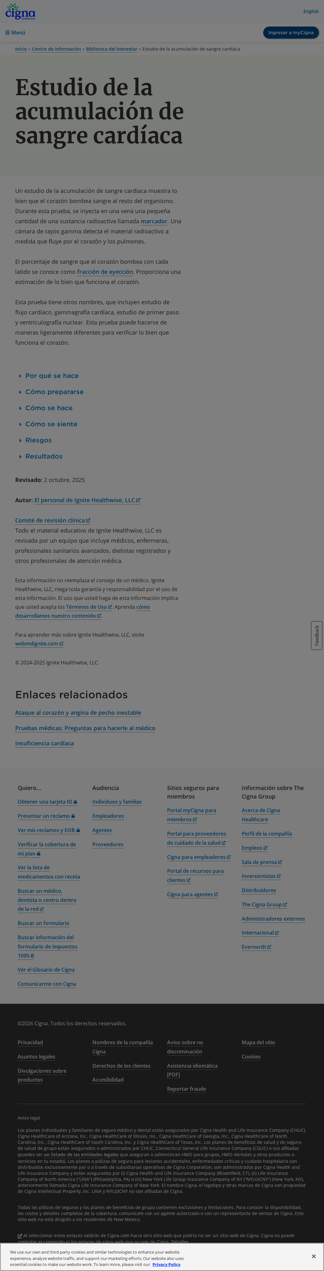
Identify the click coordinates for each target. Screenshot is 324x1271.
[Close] (314, 1256)
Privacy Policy (166, 1264)
